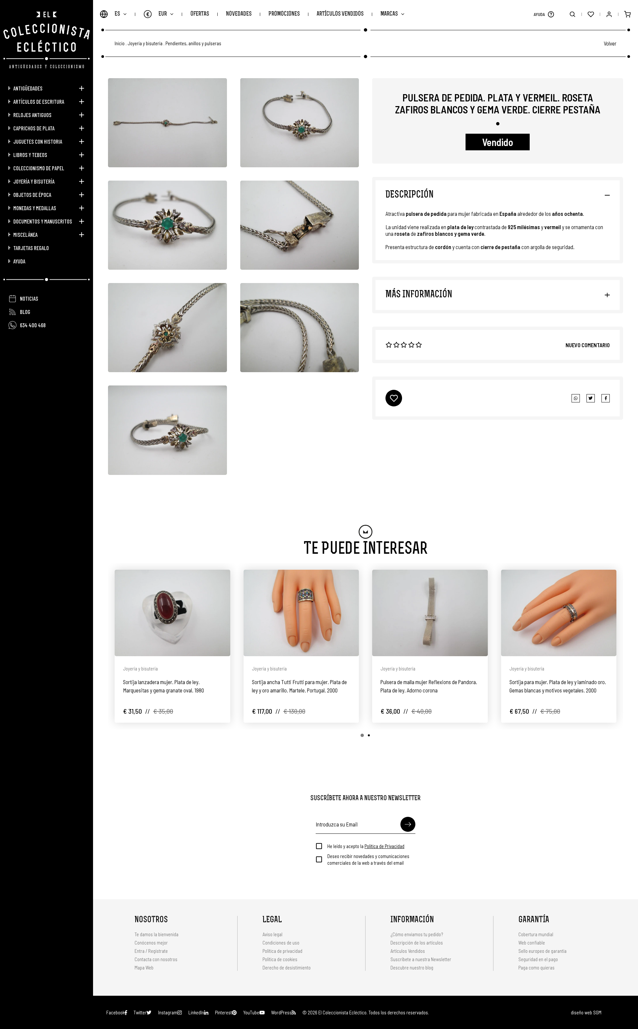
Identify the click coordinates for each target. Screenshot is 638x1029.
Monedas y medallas (34, 208)
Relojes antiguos (32, 114)
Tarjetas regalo (31, 247)
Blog (25, 311)
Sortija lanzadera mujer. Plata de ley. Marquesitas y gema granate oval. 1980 (163, 685)
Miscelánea (25, 234)
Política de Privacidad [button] (384, 846)
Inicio (120, 43)
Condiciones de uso (281, 943)
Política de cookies (280, 959)
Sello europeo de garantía (542, 951)
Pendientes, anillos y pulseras (193, 43)
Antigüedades (28, 88)
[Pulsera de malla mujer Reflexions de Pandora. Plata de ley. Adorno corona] (430, 613)
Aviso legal (272, 934)
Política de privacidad (282, 951)
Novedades (239, 14)
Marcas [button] (389, 14)
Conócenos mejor (151, 943)
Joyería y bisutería (33, 181)
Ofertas (199, 14)
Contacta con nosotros (156, 959)
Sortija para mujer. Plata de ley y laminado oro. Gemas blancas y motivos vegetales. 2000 (557, 685)
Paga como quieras (536, 967)
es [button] (117, 14)
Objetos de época (32, 194)
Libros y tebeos (30, 154)
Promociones (284, 14)
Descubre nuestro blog (411, 967)
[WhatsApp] (576, 398)
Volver (610, 43)
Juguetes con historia (37, 141)
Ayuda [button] (19, 261)
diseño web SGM (586, 1012)
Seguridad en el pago (538, 959)
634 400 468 (33, 325)
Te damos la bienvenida (156, 934)
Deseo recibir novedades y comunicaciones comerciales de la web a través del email (368, 859)
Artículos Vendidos (340, 14)
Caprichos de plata (33, 128)
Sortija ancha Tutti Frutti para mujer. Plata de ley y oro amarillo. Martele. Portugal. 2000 (299, 685)
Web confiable (531, 943)
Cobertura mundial (535, 934)
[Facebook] (590, 398)
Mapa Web (144, 967)
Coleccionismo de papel (38, 168)
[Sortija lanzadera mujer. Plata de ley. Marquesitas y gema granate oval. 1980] (172, 613)
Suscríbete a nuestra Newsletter (420, 959)
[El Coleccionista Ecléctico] (46, 40)
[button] (551, 14)
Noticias (29, 298)
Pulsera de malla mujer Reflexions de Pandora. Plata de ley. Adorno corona (428, 685)
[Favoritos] (590, 14)
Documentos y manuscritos (42, 221)
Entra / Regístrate (151, 951)
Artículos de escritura (38, 101)
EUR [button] (156, 14)
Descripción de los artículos (416, 943)
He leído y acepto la (365, 846)
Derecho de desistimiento (287, 967)
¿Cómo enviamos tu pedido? (416, 934)
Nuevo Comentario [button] (588, 345)
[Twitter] (605, 398)
